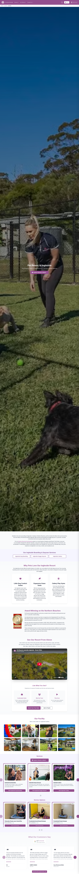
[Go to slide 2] (40, 795)
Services (16, 2)
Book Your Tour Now (33, 708)
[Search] (62, 2)
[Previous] (3, 857)
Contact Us (29, 2)
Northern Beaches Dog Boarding (25, 541)
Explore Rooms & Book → (40, 272)
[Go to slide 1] (38, 795)
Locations (5, 5)
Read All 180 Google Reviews (39, 871)
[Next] (75, 857)
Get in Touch (47, 708)
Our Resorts (22, 2)
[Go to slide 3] (41, 830)
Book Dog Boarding (15, 825)
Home (2, 5)
